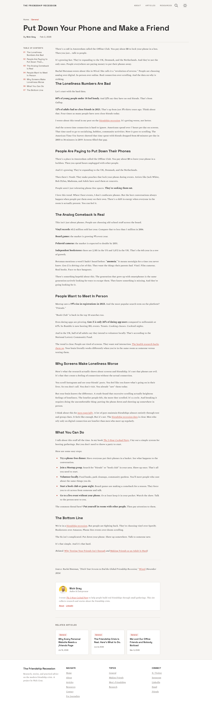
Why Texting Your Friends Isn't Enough (84, 551)
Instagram (156, 677)
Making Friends (116, 677)
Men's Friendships (117, 682)
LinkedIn (69, 606)
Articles (150, 5)
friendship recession (109, 120)
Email (154, 687)
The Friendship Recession (40, 5)
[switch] (185, 5)
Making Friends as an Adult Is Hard (128, 551)
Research (113, 687)
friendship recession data (125, 417)
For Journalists (73, 696)
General (35, 19)
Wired (142, 569)
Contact (69, 691)
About (137, 5)
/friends (155, 691)
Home (26, 19)
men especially (85, 413)
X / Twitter (157, 673)
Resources (166, 5)
